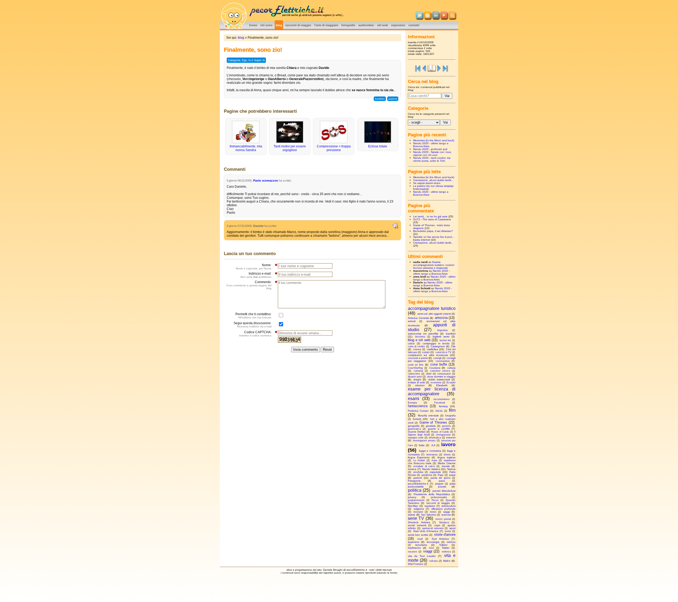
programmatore (416, 500)
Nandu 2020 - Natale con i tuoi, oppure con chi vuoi (432, 153)
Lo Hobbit (419, 460)
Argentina (442, 330)
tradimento (414, 547)
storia (448, 531)
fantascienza (417, 406)
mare (434, 460)
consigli (437, 358)
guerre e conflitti (439, 428)
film (452, 410)
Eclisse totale (377, 146)
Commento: (248, 285)
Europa (412, 402)
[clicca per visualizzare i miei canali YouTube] (443, 17)
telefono (451, 542)
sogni (437, 525)
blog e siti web (419, 340)
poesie (442, 486)
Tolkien (443, 544)
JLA (433, 445)
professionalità (439, 497)
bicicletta (420, 336)
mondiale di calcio (424, 466)
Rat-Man (413, 505)
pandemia (427, 475)
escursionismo (441, 399)
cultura (451, 367)
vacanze (412, 551)
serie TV (416, 518)
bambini (380, 98)
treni (431, 548)
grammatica (414, 429)
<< (418, 68)
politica (414, 490)
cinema (417, 349)
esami (413, 398)
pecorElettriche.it (418, 483)
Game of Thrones (433, 422)
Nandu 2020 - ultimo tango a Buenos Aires (431, 272)
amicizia (441, 318)
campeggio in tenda (436, 343)
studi (420, 539)
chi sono (266, 25)
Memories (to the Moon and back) (433, 140)
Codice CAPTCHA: (255, 333)
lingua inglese (447, 457)
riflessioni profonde (443, 508)
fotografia (450, 415)
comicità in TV (443, 352)
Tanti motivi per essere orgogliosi (290, 148)
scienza (446, 514)
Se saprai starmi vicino (426, 183)
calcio (411, 343)
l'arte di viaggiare (326, 25)
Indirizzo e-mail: (255, 275)
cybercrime (414, 373)
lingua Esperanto (419, 457)
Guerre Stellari (416, 431)
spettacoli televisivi (433, 528)
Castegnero (438, 346)
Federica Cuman (418, 410)
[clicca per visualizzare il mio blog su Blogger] (427, 17)
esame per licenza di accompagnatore (432, 391)
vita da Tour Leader (422, 556)
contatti (413, 25)
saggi (446, 511)
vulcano (433, 561)
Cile (453, 346)
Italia (422, 445)
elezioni (420, 385)
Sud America (440, 538)
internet (451, 437)
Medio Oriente (447, 463)
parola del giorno (440, 478)
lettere (447, 454)
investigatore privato (424, 440)
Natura (451, 469)
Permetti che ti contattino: (253, 315)
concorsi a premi (418, 358)
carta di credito (416, 346)
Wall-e (446, 560)
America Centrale (418, 318)
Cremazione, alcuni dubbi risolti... (433, 180)
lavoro (448, 444)
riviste (433, 512)
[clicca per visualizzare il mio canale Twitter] (419, 17)
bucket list (445, 340)
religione (419, 508)
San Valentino (428, 514)
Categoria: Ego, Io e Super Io (246, 60)
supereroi (413, 542)
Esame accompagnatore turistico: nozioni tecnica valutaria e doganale (433, 265)
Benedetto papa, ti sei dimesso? (433, 231)
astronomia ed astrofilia (423, 333)
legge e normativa (430, 450)
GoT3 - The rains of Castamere (432, 219)
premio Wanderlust (444, 490)
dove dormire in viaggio (441, 376)
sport (452, 528)
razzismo (430, 505)
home (253, 25)
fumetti (417, 419)
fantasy (443, 406)
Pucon (435, 500)
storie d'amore (445, 535)
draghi (417, 379)
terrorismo (421, 544)
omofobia (418, 472)
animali (412, 321)
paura (442, 481)
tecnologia (433, 542)
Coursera (434, 367)
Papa (440, 475)
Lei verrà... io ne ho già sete (430, 216)
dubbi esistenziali (439, 379)
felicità (439, 411)
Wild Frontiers (415, 564)
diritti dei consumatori (438, 373)
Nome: (253, 266)
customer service (440, 371)
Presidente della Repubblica (432, 494)
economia (436, 382)
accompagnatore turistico (432, 308)
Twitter (445, 547)
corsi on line (415, 364)
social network (417, 525)
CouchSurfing (415, 368)
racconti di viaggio (298, 25)
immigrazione (443, 434)
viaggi (427, 551)
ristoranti (418, 512)
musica (412, 469)
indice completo (431, 68)
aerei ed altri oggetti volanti (434, 313)
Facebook (439, 402)
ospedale (435, 472)
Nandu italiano (431, 469)
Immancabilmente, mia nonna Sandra (246, 148)
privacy (412, 497)
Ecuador (451, 382)
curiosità (418, 371)
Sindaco (444, 522)
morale (446, 466)
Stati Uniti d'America (425, 531)
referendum (448, 505)
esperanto (398, 25)
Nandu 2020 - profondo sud (430, 149)
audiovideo (366, 25)
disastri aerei (415, 376)
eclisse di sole (416, 382)
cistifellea (432, 349)
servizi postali (443, 519)
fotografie (348, 25)
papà (452, 474)
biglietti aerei (441, 336)
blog (279, 25)
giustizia (431, 425)
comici (426, 352)
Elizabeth (442, 385)
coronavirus (443, 360)
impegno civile (415, 437)
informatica (435, 437)
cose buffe (438, 364)
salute (411, 514)
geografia (414, 425)
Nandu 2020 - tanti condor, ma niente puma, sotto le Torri (431, 159)
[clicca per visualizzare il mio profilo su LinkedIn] (435, 17)
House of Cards (440, 431)
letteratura (432, 454)
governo (446, 426)
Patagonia (414, 480)
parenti (393, 98)
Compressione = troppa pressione (334, 148)
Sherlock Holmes (419, 522)
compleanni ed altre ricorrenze (428, 355)
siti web (382, 25)
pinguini (439, 483)
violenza (446, 551)
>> (445, 68)
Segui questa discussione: (252, 324)
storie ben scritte (418, 534)
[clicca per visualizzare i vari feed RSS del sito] (452, 17)
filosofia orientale (428, 415)
